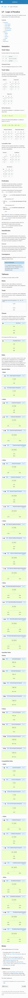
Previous (5, 986)
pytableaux (14, 2)
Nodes (6, 33)
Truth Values (7, 24)
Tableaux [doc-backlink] (5, 274)
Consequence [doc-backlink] (6, 254)
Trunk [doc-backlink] (3, 290)
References (5, 41)
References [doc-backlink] (6, 968)
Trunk (6, 35)
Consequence (8, 30)
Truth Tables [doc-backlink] (5, 70)
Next (23, 986)
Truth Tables (7, 25)
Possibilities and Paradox (15, 971)
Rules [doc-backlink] (3, 355)
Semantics (5, 22)
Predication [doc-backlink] (5, 181)
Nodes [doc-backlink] (4, 281)
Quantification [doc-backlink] (6, 230)
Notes (4, 39)
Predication (7, 27)
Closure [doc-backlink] (4, 313)
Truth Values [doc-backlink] (6, 50)
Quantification (8, 28)
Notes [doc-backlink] (4, 946)
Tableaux (5, 31)
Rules (6, 38)
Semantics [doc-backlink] (6, 46)
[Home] (2, 6)
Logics (5, 6)
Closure (6, 36)
